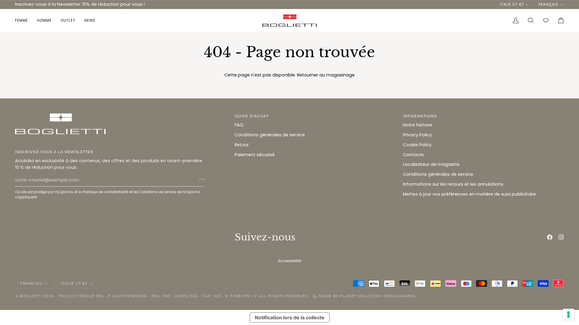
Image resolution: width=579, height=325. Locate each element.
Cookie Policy (417, 145)
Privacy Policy (417, 135)
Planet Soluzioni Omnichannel (378, 296)
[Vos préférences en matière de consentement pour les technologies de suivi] (568, 314)
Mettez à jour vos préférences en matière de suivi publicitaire (469, 194)
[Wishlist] (545, 20)
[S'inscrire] (199, 179)
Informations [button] (420, 116)
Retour (242, 145)
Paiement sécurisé (255, 155)
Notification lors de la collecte (289, 317)
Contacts (413, 155)
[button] (24, 20)
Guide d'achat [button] (252, 116)
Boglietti (31, 296)
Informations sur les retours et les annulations (453, 184)
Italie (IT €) (512, 4)
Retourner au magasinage (326, 75)
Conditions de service (157, 192)
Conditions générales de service (270, 135)
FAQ (239, 125)
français (548, 4)
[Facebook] (549, 237)
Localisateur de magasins (431, 164)
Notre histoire (417, 125)
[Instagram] (561, 237)
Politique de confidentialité (105, 192)
